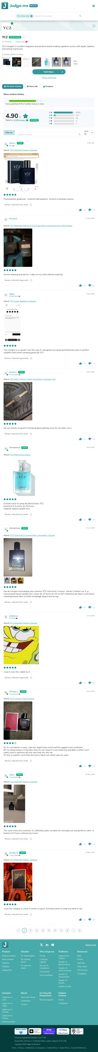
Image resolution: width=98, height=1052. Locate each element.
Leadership (25, 1000)
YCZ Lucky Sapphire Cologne (23, 301)
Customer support (44, 960)
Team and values (28, 997)
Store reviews (8, 959)
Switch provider (8, 1021)
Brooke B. (13, 852)
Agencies (81, 963)
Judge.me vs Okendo (7, 1010)
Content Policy (52, 1048)
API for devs (82, 970)
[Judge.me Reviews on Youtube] (52, 944)
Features (5, 963)
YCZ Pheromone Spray (20, 454)
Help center (82, 966)
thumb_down (89, 209)
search (80, 16)
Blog (79, 956)
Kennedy (13, 218)
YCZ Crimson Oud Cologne (22, 698)
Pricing (42, 956)
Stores (61, 999)
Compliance (40, 1048)
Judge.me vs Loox (7, 998)
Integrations (7, 970)
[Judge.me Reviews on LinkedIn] (47, 944)
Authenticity (30, 1048)
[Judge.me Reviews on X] (41, 944)
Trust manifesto (46, 975)
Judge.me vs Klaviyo (7, 1016)
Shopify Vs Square (62, 981)
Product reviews (9, 956)
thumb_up (80, 209)
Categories (63, 1003)
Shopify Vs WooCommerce (64, 969)
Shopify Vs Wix (64, 986)
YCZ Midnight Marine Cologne (23, 150)
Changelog (81, 973)
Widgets (5, 966)
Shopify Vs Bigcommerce (64, 963)
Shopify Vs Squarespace (63, 975)
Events (80, 959)
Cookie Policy (64, 1048)
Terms (14, 1048)
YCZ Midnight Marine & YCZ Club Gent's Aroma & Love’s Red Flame (41, 225)
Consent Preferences (78, 1048)
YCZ (5, 37)
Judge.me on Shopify (63, 957)
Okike (11, 294)
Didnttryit (13, 615)
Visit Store (49, 72)
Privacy (21, 1048)
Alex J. (12, 774)
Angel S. (13, 372)
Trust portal (44, 971)
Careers (24, 1004)
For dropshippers (28, 956)
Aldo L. (12, 143)
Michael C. (14, 691)
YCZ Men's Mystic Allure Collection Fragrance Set (33, 379)
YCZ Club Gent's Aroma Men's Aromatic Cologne (32, 535)
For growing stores (26, 966)
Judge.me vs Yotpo (7, 1004)
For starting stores (25, 960)
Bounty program (46, 999)
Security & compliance (44, 966)
